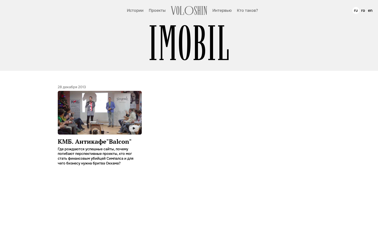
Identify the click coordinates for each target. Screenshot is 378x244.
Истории (135, 10)
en (370, 10)
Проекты (157, 10)
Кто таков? (247, 10)
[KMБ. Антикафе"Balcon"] (100, 125)
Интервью (222, 10)
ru (356, 10)
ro (363, 10)
